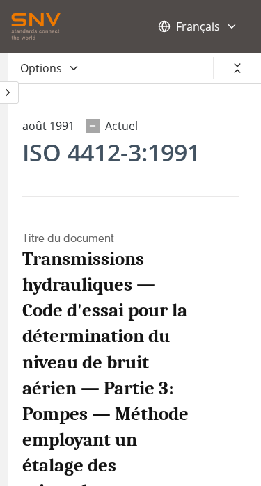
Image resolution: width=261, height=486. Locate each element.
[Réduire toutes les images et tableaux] (237, 68)
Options (41, 68)
